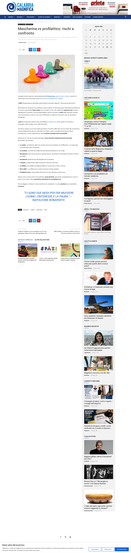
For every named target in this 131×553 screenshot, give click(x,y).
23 (111, 43)
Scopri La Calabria (44, 17)
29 (107, 47)
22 (107, 43)
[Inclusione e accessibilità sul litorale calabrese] (98, 164)
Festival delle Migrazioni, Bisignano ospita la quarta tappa (98, 150)
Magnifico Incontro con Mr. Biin (97, 373)
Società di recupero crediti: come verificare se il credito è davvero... (97, 427)
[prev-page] (19, 265)
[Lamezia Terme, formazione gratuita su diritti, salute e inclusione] (70, 250)
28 (103, 47)
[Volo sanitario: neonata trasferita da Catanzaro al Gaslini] (98, 304)
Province (20, 17)
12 (95, 40)
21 (103, 43)
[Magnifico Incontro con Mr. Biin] (98, 363)
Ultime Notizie (29, 24)
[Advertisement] (65, 527)
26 (95, 47)
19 (95, 43)
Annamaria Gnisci (88, 486)
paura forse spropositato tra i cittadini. (51, 98)
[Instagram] (65, 537)
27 (99, 47)
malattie (32, 209)
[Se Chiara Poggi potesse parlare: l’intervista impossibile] (98, 338)
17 (86, 43)
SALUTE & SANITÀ (90, 241)
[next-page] (22, 265)
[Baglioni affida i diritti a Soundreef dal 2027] (98, 447)
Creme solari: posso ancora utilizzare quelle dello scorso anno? (96, 263)
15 (107, 40)
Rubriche (57, 17)
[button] (126, 17)
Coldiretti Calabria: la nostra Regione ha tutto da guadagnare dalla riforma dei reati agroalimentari (32, 232)
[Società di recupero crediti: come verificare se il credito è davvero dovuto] (98, 416)
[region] (65, 547)
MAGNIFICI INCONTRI (91, 326)
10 (86, 40)
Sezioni (10, 17)
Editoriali (67, 17)
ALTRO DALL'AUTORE (42, 240)
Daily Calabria (77, 17)
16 (111, 40)
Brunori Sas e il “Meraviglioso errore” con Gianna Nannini (96, 482)
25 (90, 47)
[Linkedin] (70, 537)
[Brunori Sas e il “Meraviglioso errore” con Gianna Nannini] (98, 472)
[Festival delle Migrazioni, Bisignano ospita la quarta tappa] (98, 139)
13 (99, 40)
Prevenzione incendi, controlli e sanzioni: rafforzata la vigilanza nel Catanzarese (27, 260)
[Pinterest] (38, 49)
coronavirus (26, 209)
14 (103, 40)
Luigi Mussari (87, 352)
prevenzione (39, 209)
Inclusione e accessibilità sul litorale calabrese (96, 175)
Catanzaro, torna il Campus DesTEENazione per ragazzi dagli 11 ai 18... (97, 124)
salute (45, 209)
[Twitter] (34, 49)
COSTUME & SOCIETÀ (91, 98)
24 (86, 47)
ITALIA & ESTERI (90, 436)
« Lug (85, 53)
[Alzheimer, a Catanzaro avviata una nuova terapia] (98, 278)
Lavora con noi (98, 17)
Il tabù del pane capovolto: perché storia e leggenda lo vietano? (98, 507)
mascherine (52, 122)
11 (90, 40)
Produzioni (30, 17)
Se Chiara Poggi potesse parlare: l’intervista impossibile (97, 349)
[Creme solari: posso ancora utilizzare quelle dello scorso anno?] (98, 252)
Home (19, 22)
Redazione (86, 128)
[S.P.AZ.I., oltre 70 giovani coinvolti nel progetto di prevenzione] (49, 250)
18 (90, 43)
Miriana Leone (22, 42)
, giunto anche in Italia (58, 96)
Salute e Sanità (26, 22)
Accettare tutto (121, 549)
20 (99, 43)
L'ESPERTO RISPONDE (92, 381)
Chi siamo (88, 17)
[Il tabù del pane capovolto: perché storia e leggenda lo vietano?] (98, 497)
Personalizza (95, 549)
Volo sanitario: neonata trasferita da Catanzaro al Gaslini (97, 317)
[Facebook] (30, 49)
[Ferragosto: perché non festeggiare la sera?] (98, 189)
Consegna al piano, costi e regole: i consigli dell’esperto (98, 402)
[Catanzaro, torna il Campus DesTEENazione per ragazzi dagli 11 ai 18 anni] (98, 110)
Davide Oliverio (88, 203)
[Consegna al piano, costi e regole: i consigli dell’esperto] (98, 392)
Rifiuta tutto (108, 549)
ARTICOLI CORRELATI (25, 240)
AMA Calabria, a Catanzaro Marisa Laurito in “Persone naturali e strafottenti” (67, 232)
